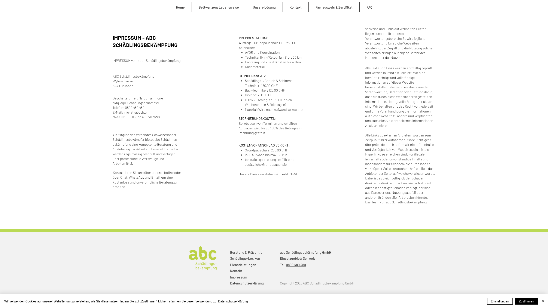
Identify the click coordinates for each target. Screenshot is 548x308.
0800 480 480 (296, 265)
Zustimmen (526, 301)
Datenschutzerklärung (247, 283)
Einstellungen (500, 301)
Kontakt (236, 271)
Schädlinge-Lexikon (245, 258)
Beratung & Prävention (247, 252)
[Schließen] (542, 301)
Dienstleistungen (243, 265)
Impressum (238, 277)
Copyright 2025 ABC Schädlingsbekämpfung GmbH (317, 283)
